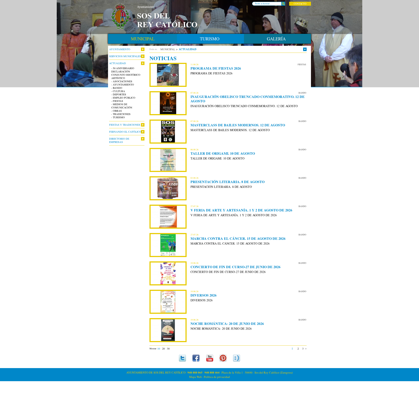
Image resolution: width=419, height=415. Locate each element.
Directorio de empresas (119, 140)
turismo (209, 39)
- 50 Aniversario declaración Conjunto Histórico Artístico (125, 73)
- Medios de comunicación (121, 106)
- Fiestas (117, 101)
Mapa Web (195, 377)
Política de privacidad (217, 377)
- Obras (116, 110)
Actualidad (117, 63)
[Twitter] (182, 358)
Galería (276, 39)
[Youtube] (209, 358)
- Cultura (118, 91)
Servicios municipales (125, 56)
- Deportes (118, 94)
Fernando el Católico (125, 131)
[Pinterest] (223, 358)
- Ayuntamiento (122, 84)
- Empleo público (123, 97)
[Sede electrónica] (236, 358)
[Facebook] (196, 358)
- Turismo (118, 117)
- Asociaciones (121, 81)
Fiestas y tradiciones (124, 124)
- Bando (116, 87)
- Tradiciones (121, 114)
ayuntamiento (119, 49)
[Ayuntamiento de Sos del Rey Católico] (120, 16)
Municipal (167, 49)
